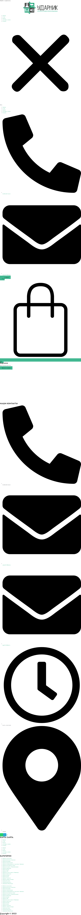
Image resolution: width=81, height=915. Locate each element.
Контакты (4, 21)
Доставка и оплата (7, 20)
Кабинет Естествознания (8, 862)
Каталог (4, 18)
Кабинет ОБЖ (5, 871)
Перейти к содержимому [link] (5, 0)
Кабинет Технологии (7, 874)
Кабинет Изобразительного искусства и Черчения (13, 864)
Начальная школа (6, 880)
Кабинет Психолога (7, 878)
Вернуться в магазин (6, 368)
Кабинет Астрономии (7, 858)
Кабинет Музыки (6, 869)
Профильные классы (7, 882)
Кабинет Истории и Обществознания (10, 867)
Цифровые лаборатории (8, 883)
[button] (40, 64)
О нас (4, 17)
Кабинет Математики (7, 868)
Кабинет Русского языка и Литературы (11, 872)
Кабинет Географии (7, 861)
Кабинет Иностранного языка (9, 865)
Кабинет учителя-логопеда (8, 879)
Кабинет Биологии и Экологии (9, 860)
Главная (4, 15)
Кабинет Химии (6, 876)
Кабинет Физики (6, 875)
